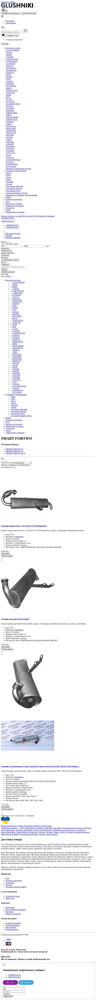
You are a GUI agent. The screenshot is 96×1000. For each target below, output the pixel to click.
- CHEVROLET (17, 291)
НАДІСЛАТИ (8, 996)
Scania (9, 184)
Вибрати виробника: (9, 465)
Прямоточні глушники (15, 206)
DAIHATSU (11, 70)
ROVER (10, 135)
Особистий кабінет (13, 923)
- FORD (14, 308)
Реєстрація (10, 21)
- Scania (13, 407)
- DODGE (15, 304)
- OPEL (14, 352)
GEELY (9, 82)
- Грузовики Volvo (17, 414)
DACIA (9, 66)
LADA (9, 99)
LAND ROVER (13, 104)
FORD (9, 77)
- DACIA (14, 297)
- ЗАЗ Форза (15, 392)
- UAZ (13, 382)
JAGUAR (10, 93)
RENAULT (11, 133)
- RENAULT (16, 361)
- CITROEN (15, 295)
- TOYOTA (15, 380)
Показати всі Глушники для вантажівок (21, 195)
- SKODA (14, 369)
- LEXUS (14, 335)
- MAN (13, 403)
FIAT (8, 75)
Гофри (8, 197)
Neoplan (9, 182)
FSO (8, 79)
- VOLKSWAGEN (18, 386)
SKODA (10, 142)
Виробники (10, 908)
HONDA (10, 84)
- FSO (13, 310)
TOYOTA (10, 153)
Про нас (9, 885)
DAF (8, 175)
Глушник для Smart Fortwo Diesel (15, 619)
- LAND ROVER (17, 333)
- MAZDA (15, 340)
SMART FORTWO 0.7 (14, 451)
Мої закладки (11, 927)
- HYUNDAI (16, 316)
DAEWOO (11, 68)
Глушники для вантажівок (16, 171)
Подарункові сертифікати (16, 910)
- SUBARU (15, 373)
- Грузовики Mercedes (18, 409)
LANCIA (10, 102)
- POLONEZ (16, 356)
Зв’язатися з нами (13, 896)
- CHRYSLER (16, 293)
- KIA (13, 327)
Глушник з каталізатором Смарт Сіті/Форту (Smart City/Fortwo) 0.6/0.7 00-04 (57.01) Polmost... (40, 766)
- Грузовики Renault (18, 412)
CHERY (10, 57)
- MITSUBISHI (17, 346)
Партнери (9, 912)
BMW (9, 55)
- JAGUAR (15, 323)
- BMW (13, 287)
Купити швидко (7, 556)
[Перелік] (2, 461)
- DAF (12, 399)
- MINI (13, 344)
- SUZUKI (15, 376)
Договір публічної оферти (16, 887)
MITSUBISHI (12, 117)
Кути (8, 201)
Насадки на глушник (14, 204)
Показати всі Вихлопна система (18, 169)
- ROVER (14, 363)
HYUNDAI (11, 86)
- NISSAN (15, 350)
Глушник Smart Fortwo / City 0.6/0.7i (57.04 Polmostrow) (24, 526)
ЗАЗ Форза (11, 166)
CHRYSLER (11, 61)
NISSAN (10, 122)
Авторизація (11, 23)
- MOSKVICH (16, 348)
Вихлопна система (13, 48)
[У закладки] (2, 652)
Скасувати (5, 267)
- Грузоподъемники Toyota (20, 416)
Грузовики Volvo (13, 191)
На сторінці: (6, 467)
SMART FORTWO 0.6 (14, 449)
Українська (15, 13)
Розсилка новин (12, 930)
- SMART (14, 371)
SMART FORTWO (13, 238)
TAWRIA (10, 151)
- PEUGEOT (16, 354)
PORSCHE (11, 131)
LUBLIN (10, 108)
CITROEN (10, 64)
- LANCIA (15, 331)
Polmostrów (19, 537)
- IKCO (13, 318)
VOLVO (10, 162)
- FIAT (13, 306)
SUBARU (10, 146)
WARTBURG (12, 164)
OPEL (9, 124)
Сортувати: (5, 463)
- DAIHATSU (16, 301)
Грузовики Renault (14, 189)
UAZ (8, 155)
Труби (8, 210)
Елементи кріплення (14, 199)
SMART (10, 144)
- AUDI (13, 285)
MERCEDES (11, 113)
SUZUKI (10, 149)
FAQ (7, 878)
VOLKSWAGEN (13, 160)
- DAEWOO (15, 299)
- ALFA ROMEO (17, 282)
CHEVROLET (12, 59)
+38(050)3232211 (7, 221)
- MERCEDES (16, 342)
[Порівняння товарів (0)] (6, 461)
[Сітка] (4, 461)
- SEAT (13, 367)
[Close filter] (8, 242)
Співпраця (10, 883)
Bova (8, 173)
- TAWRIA (15, 378)
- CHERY (14, 289)
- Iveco (12, 401)
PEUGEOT (11, 126)
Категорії (5, 44)
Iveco (8, 177)
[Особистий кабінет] (2, 17)
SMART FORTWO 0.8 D (15, 453)
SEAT (9, 140)
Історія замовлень (13, 925)
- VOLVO (14, 388)
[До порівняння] (2, 654)
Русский (33, 13)
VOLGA (10, 158)
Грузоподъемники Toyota (16, 193)
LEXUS (9, 106)
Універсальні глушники (15, 212)
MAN (9, 180)
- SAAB (14, 365)
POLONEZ (11, 128)
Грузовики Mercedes (14, 186)
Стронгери (10, 208)
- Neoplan (14, 405)
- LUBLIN (15, 337)
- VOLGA (15, 384)
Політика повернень (14, 881)
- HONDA (15, 314)
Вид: (3, 458)
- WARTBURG (16, 390)
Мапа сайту (10, 898)
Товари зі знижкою (13, 914)
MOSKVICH (11, 120)
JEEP (8, 95)
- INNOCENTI (16, 320)
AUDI (9, 53)
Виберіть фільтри (18, 267)
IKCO (9, 88)
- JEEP (13, 325)
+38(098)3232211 (7, 218)
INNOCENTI (12, 90)
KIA (8, 97)
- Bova (12, 397)
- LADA (14, 329)
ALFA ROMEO (12, 50)
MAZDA (10, 111)
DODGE (10, 73)
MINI (8, 115)
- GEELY (14, 312)
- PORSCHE (15, 359)
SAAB (9, 137)
